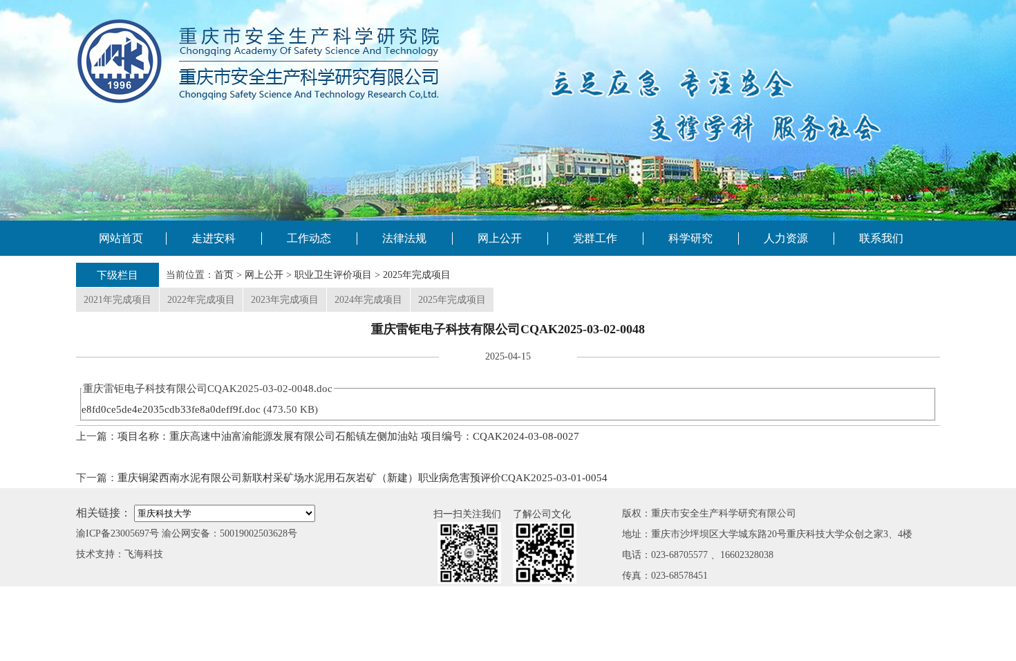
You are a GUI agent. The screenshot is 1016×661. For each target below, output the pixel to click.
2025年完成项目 (417, 275)
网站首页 (121, 238)
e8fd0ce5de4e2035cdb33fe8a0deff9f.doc (171, 409)
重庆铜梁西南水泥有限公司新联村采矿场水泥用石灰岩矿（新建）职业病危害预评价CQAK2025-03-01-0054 (362, 477)
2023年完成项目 (285, 300)
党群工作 (595, 238)
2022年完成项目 (201, 300)
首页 (224, 275)
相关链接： (103, 513)
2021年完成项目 (117, 300)
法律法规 (404, 238)
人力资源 (786, 238)
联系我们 (881, 238)
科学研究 (690, 238)
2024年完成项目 (368, 300)
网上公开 (500, 238)
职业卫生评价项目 (333, 275)
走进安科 (213, 238)
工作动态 (309, 238)
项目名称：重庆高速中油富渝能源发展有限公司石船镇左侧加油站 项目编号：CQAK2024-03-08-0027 (348, 436)
